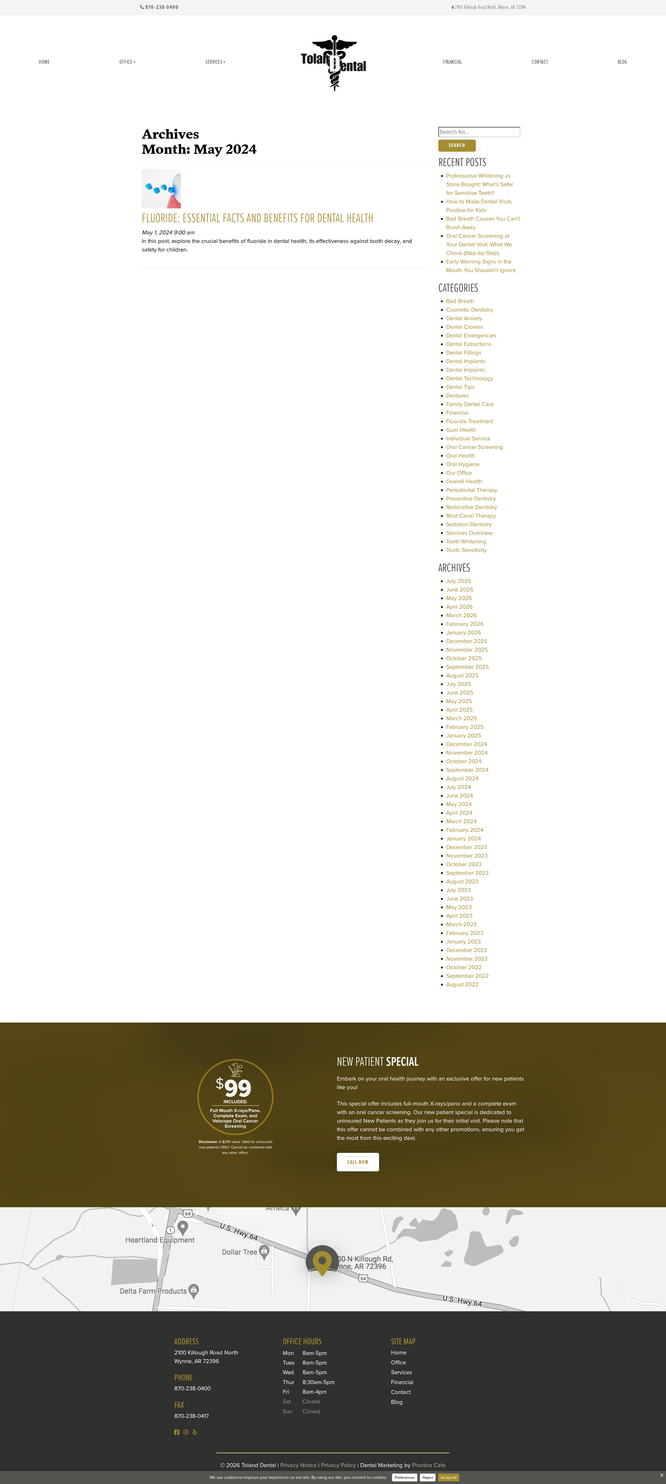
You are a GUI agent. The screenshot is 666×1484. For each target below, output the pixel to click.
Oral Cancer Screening (474, 447)
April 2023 (459, 916)
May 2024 (459, 804)
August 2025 (462, 675)
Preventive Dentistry (471, 498)
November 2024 (467, 752)
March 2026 (461, 615)
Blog (622, 62)
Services (213, 62)
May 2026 (459, 598)
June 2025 (459, 692)
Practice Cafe (428, 1465)
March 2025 (461, 718)
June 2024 (459, 795)
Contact (540, 62)
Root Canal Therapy (471, 515)
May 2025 (459, 701)
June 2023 (459, 898)
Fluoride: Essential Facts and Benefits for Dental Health (257, 218)
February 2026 (465, 624)
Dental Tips (460, 387)
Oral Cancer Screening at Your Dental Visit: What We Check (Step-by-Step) (479, 244)
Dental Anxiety (464, 318)
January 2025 (463, 735)
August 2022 (462, 984)
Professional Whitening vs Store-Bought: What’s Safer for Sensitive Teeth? (479, 184)
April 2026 (459, 606)
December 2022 (466, 950)
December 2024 (466, 744)
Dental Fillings (463, 352)
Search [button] (457, 145)
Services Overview (469, 533)
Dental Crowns (464, 327)
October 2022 (464, 967)
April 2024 (459, 813)
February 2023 (464, 933)
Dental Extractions (468, 344)
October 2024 (464, 761)
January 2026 (463, 632)
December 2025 (466, 641)
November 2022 (467, 958)
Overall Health (464, 481)
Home (44, 62)
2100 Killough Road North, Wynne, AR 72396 (490, 7)
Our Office (459, 473)
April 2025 (459, 709)
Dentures (457, 395)
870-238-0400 (162, 7)
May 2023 (459, 907)
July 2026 (458, 581)
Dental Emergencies (471, 335)
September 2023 (467, 873)
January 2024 (463, 838)
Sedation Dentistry (469, 524)
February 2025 (465, 727)
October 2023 (464, 864)
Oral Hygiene (462, 464)
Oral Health (460, 455)
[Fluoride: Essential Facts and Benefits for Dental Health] (161, 190)
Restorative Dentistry (471, 507)
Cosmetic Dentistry (469, 309)
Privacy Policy (338, 1465)
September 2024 (467, 770)
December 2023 (466, 847)
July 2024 (458, 787)
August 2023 (462, 881)
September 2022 (467, 976)
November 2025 (467, 649)
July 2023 (458, 890)
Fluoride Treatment (469, 421)
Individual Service (468, 438)
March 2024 (461, 821)
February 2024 (464, 830)
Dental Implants (465, 361)
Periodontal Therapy (471, 490)
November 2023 (467, 855)
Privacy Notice (298, 1465)
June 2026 (459, 589)
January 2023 (463, 941)
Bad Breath (460, 301)
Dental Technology (469, 378)
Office (125, 62)
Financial (452, 62)
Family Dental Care (470, 404)
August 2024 (462, 778)
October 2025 (464, 658)
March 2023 (461, 924)
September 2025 (467, 667)
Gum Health (461, 430)
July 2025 (458, 684)
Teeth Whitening (466, 541)
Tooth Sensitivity (466, 550)
